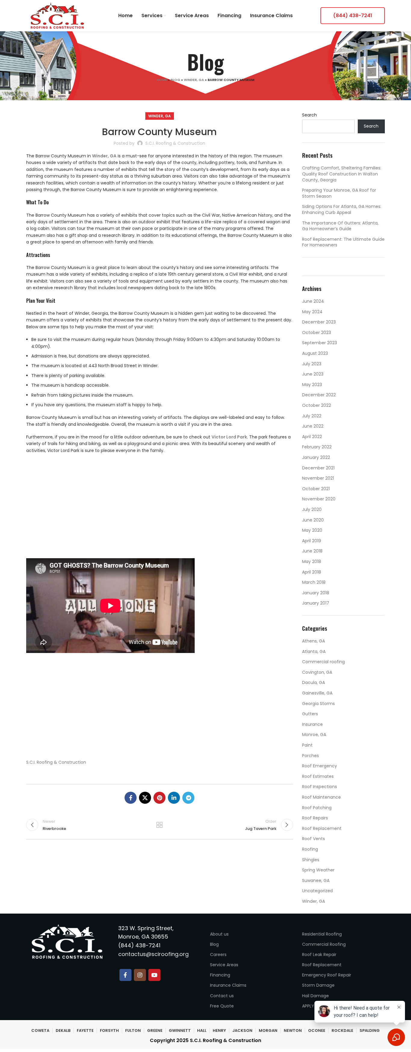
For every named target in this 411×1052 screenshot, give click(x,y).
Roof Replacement (321, 828)
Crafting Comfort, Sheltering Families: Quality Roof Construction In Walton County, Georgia (341, 174)
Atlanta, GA (314, 651)
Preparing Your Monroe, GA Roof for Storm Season (339, 193)
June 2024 (313, 301)
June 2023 (312, 374)
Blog (175, 79)
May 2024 (312, 312)
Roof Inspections (319, 787)
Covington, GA (317, 672)
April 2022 (312, 437)
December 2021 (318, 468)
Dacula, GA (313, 682)
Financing (220, 975)
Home (162, 79)
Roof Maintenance (321, 797)
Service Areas (224, 965)
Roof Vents (313, 839)
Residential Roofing (322, 934)
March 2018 (314, 582)
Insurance (312, 724)
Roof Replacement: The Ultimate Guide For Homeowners (343, 242)
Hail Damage (315, 996)
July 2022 (311, 416)
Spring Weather (318, 870)
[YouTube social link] (154, 975)
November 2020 (318, 499)
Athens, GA (313, 641)
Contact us (222, 996)
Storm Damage (318, 985)
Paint (307, 745)
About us (219, 934)
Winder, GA (194, 79)
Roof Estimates (318, 776)
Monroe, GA (314, 735)
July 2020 (312, 509)
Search (309, 115)
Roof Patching (317, 808)
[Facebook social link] (131, 798)
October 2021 (316, 489)
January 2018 (315, 593)
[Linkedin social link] (174, 798)
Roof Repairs (315, 818)
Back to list (159, 825)
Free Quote (222, 1006)
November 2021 (318, 478)
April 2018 (311, 572)
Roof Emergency (319, 766)
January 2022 (316, 457)
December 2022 (319, 395)
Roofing (310, 849)
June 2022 (312, 426)
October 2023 (316, 333)
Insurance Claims (228, 985)
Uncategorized (317, 891)
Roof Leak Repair (319, 954)
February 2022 (317, 447)
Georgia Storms (318, 704)
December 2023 (319, 322)
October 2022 (316, 405)
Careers (218, 954)
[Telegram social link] (188, 798)
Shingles (310, 860)
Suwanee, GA (315, 880)
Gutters (310, 714)
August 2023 (315, 353)
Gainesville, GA (317, 693)
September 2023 (319, 343)
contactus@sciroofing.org (153, 954)
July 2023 (311, 364)
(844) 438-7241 (352, 15)
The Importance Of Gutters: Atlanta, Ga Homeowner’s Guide (340, 226)
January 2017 (315, 603)
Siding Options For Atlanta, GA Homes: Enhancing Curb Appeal (341, 209)
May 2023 (312, 385)
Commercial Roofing (324, 944)
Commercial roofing (323, 662)
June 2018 (312, 551)
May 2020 (312, 530)
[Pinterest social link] (159, 798)
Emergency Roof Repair (326, 975)
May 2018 (311, 561)
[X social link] (145, 798)
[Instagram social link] (140, 975)
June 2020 (313, 520)
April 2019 (311, 541)
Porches (310, 756)
